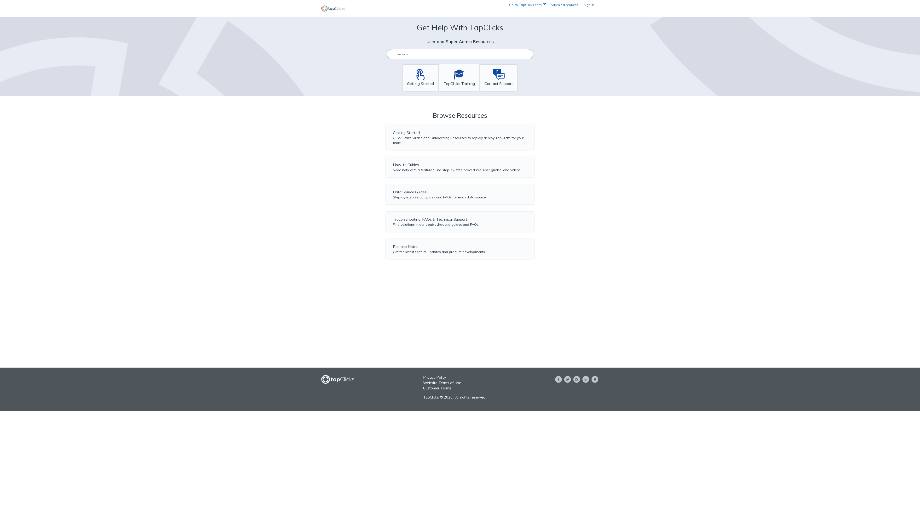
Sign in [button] (589, 5)
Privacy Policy (434, 377)
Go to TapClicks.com (526, 5)
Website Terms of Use (442, 383)
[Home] (333, 8)
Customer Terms (437, 388)
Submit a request (564, 5)
